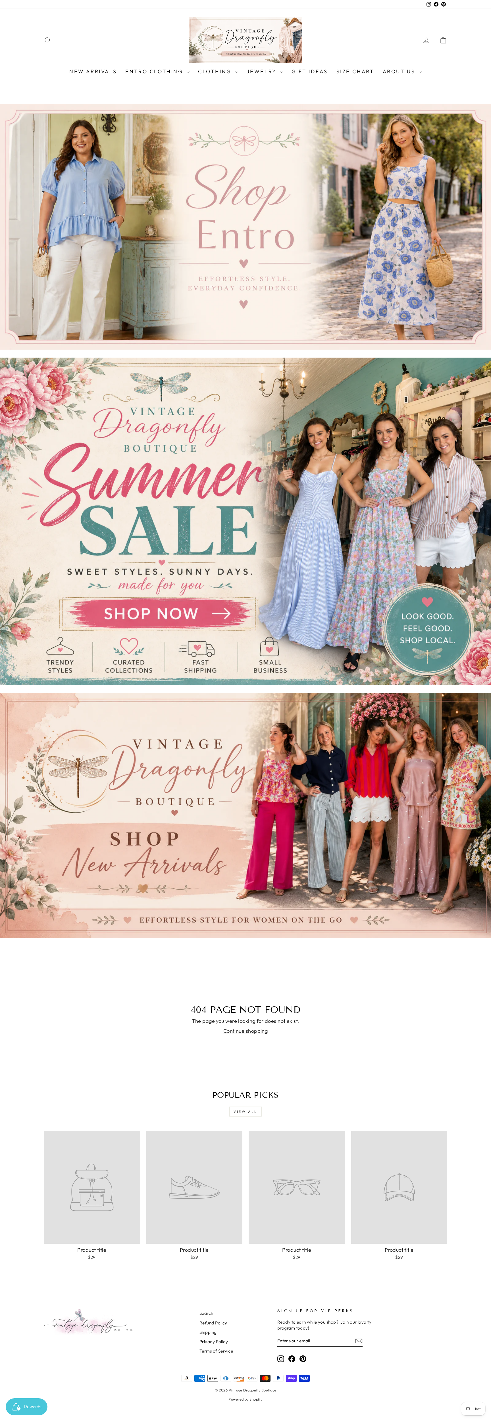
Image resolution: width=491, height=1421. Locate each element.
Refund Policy (213, 1323)
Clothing (216, 71)
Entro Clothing (155, 71)
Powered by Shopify (245, 1399)
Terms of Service (216, 1351)
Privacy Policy (213, 1341)
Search (206, 1313)
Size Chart (355, 71)
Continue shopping (245, 1031)
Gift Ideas (310, 71)
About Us (400, 71)
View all (245, 1111)
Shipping (208, 1332)
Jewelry (263, 71)
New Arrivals (93, 71)
